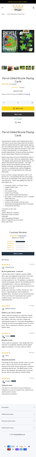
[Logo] (18, 8)
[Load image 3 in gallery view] (16, 68)
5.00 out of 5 (22, 239)
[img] (6, 268)
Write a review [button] (18, 257)
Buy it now (18, 114)
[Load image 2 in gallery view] (10, 68)
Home (3, 14)
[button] (6, 84)
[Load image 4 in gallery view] (22, 67)
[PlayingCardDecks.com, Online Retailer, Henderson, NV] (17, 443)
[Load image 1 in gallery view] (4, 67)
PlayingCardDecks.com (19, 438)
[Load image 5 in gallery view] (28, 68)
